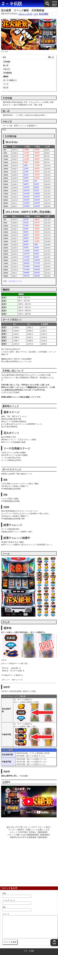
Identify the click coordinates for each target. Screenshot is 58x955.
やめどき (6, 69)
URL (4, 907)
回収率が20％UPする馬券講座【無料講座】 (29, 837)
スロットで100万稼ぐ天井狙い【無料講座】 (29, 832)
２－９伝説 (11, 3)
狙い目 (5, 65)
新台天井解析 (43, 14)
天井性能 (6, 62)
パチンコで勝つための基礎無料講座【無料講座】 (29, 835)
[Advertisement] (29, 860)
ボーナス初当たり (10, 80)
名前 (4, 893)
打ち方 (5, 88)
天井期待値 (7, 73)
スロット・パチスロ (25, 14)
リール (5, 84)
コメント (6, 914)
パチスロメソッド (15, 281)
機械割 (5, 77)
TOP (54, 944)
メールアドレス (8, 900)
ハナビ (35, 14)
